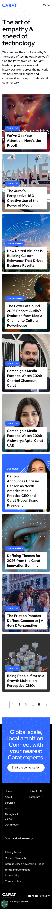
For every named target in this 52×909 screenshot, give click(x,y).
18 (39, 704)
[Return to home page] (9, 5)
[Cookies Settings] (4, 904)
